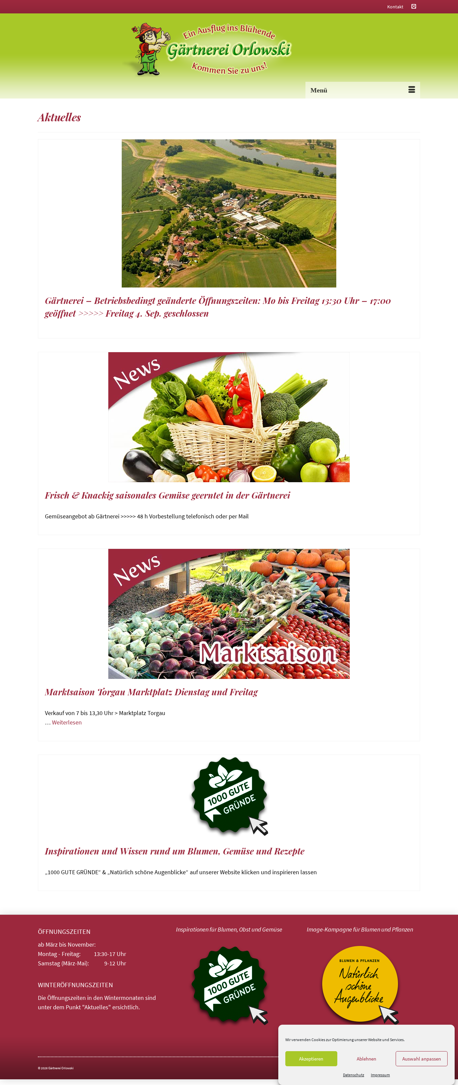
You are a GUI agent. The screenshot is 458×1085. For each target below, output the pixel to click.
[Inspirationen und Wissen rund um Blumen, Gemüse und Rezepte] (229, 796)
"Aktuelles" (96, 1007)
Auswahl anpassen (421, 1059)
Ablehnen (366, 1059)
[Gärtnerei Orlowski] (229, 50)
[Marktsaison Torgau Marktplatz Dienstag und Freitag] (229, 614)
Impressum (380, 1074)
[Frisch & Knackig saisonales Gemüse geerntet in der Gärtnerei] (229, 417)
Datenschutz (353, 1074)
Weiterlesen (67, 722)
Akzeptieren (311, 1059)
